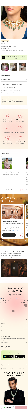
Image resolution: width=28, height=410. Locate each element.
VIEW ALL (14, 242)
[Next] (25, 305)
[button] (7, 305)
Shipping (10, 50)
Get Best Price (8, 407)
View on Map (15, 230)
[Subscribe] (26, 342)
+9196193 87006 (6, 230)
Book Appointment (9, 235)
